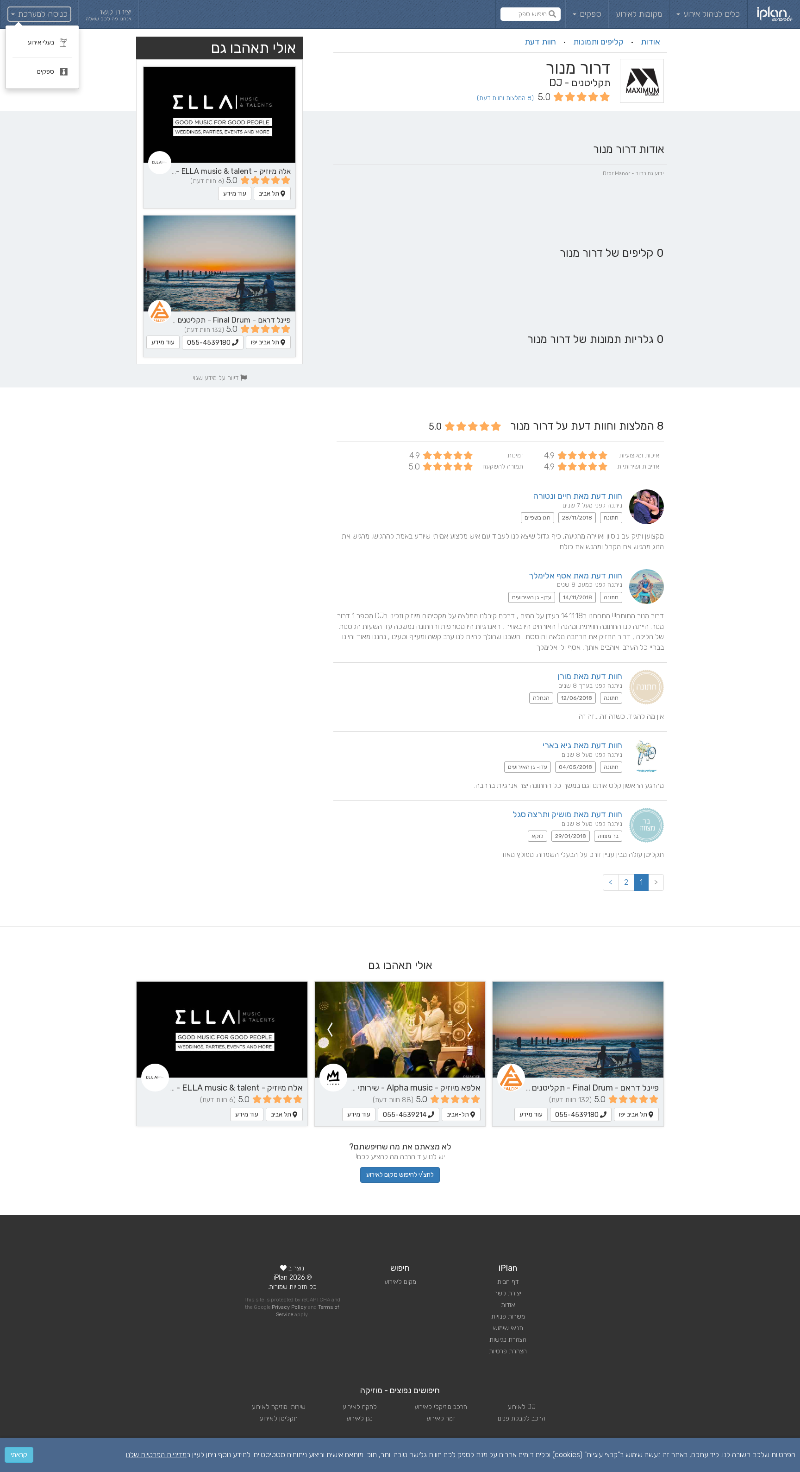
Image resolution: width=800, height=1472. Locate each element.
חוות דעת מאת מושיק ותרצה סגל (567, 814)
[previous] (470, 1030)
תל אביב (270, 193)
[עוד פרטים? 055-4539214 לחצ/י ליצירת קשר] (400, 1030)
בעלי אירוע (42, 42)
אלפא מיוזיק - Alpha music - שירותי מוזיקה (407, 1088)
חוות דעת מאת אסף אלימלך (575, 576)
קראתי (19, 1455)
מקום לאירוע (400, 1282)
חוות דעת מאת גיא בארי (582, 745)
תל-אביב (458, 1114)
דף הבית (508, 1282)
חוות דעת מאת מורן (590, 676)
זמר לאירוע (440, 1418)
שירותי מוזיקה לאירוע (279, 1407)
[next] (329, 1030)
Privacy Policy (289, 1307)
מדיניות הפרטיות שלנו (156, 1454)
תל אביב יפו (266, 342)
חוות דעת (540, 42)
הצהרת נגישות (507, 1340)
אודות (650, 42)
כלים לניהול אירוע (710, 14)
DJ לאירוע (522, 1407)
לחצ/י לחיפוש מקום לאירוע (400, 1175)
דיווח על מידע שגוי (216, 377)
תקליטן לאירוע (279, 1418)
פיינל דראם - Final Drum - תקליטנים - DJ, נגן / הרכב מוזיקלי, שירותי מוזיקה (174, 320)
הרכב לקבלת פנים (521, 1418)
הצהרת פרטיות (508, 1351)
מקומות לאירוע (639, 14)
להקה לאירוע (360, 1407)
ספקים (589, 14)
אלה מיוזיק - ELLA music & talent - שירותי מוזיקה (212, 171)
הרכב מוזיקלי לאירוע (440, 1407)
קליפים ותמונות (598, 42)
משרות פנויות (508, 1316)
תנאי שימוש (508, 1328)
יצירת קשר (507, 1293)
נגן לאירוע (359, 1418)
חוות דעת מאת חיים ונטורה (577, 496)
